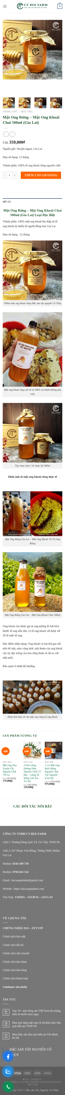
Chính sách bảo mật (14, 936)
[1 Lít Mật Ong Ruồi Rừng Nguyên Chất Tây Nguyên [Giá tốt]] (53, 750)
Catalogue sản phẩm (15, 986)
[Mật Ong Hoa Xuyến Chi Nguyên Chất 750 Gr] (11, 750)
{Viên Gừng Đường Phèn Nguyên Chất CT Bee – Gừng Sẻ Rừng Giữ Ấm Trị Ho (32, 773)
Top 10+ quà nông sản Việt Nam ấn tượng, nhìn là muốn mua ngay (36, 1012)
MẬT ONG (27, 111)
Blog (26, 1079)
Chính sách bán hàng (15, 970)
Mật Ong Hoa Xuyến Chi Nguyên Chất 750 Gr (10, 770)
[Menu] (5, 6)
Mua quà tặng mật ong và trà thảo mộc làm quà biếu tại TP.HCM (36, 1024)
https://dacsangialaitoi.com (29, 888)
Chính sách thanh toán (15, 978)
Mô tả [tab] (7, 202)
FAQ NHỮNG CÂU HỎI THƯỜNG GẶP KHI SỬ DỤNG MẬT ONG (32, 1083)
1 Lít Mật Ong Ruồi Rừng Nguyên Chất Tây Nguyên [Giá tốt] (52, 772)
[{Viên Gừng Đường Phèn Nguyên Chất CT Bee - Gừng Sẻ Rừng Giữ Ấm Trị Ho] (32, 750)
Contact (36, 1079)
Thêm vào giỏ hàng (40, 175)
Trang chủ (10, 111)
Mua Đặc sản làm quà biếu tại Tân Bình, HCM (35, 1036)
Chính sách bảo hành (15, 961)
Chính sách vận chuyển (16, 953)
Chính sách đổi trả (13, 944)
